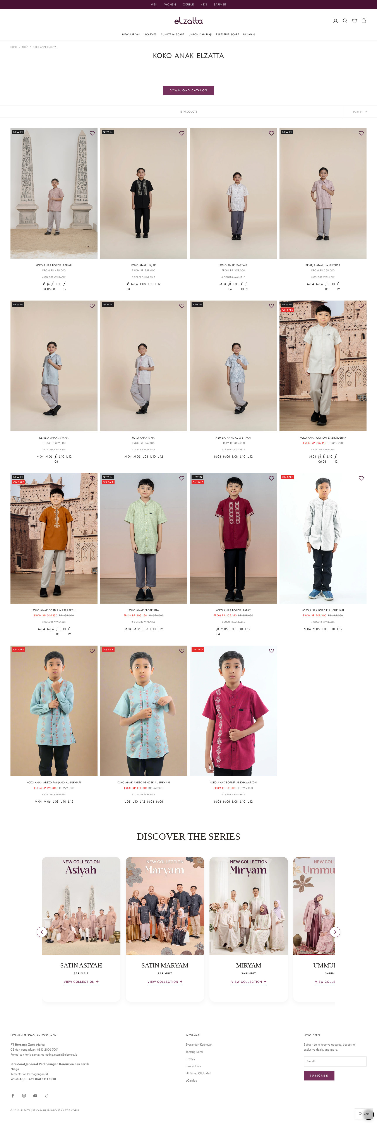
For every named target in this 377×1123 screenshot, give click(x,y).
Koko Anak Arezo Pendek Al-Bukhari (143, 783)
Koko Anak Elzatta (44, 47)
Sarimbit (220, 4)
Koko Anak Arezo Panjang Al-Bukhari (54, 783)
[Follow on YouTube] (35, 1096)
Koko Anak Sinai (143, 438)
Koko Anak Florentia (144, 610)
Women (170, 4)
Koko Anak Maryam (233, 265)
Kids (204, 4)
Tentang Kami (194, 1052)
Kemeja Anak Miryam (54, 438)
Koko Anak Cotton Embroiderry (323, 438)
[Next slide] (335, 932)
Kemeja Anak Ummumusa (323, 265)
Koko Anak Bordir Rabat (233, 610)
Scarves (150, 34)
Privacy (190, 1059)
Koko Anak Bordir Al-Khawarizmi (233, 783)
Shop (25, 47)
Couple (188, 4)
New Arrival (131, 34)
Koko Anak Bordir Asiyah (54, 265)
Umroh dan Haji (200, 34)
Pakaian (249, 34)
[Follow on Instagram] (24, 1096)
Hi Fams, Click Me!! (198, 1073)
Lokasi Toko (193, 1066)
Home (13, 47)
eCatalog (191, 1080)
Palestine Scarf (227, 34)
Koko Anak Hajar (143, 265)
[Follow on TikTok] (47, 1096)
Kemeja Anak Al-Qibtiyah (233, 438)
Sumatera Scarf (172, 34)
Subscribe (319, 1075)
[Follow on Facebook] (12, 1096)
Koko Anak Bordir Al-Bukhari (323, 610)
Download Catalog (188, 90)
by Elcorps (72, 1110)
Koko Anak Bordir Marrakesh (54, 610)
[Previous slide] (42, 932)
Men (154, 4)
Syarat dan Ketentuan (199, 1044)
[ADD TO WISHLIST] (92, 133)
